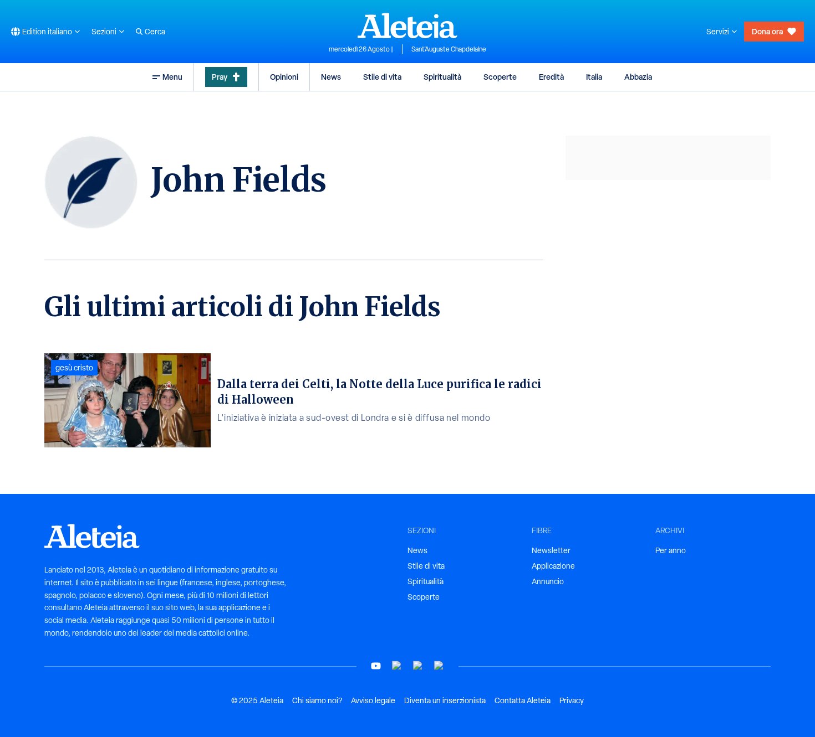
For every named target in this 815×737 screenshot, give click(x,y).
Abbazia (638, 76)
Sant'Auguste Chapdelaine (448, 49)
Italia (594, 76)
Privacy (571, 700)
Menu (172, 76)
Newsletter (551, 550)
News (331, 76)
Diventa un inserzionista (445, 700)
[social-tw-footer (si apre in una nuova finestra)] (418, 666)
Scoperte (500, 76)
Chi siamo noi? (317, 700)
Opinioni (284, 76)
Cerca (155, 32)
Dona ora (767, 31)
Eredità (551, 76)
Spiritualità (442, 76)
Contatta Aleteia (523, 700)
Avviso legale (373, 700)
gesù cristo (74, 368)
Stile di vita (382, 76)
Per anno (670, 550)
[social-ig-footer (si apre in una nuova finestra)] (439, 666)
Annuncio (548, 581)
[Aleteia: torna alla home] (407, 25)
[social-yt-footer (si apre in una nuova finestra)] (376, 666)
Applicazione (553, 566)
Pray (219, 76)
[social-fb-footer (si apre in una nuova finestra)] (397, 666)
